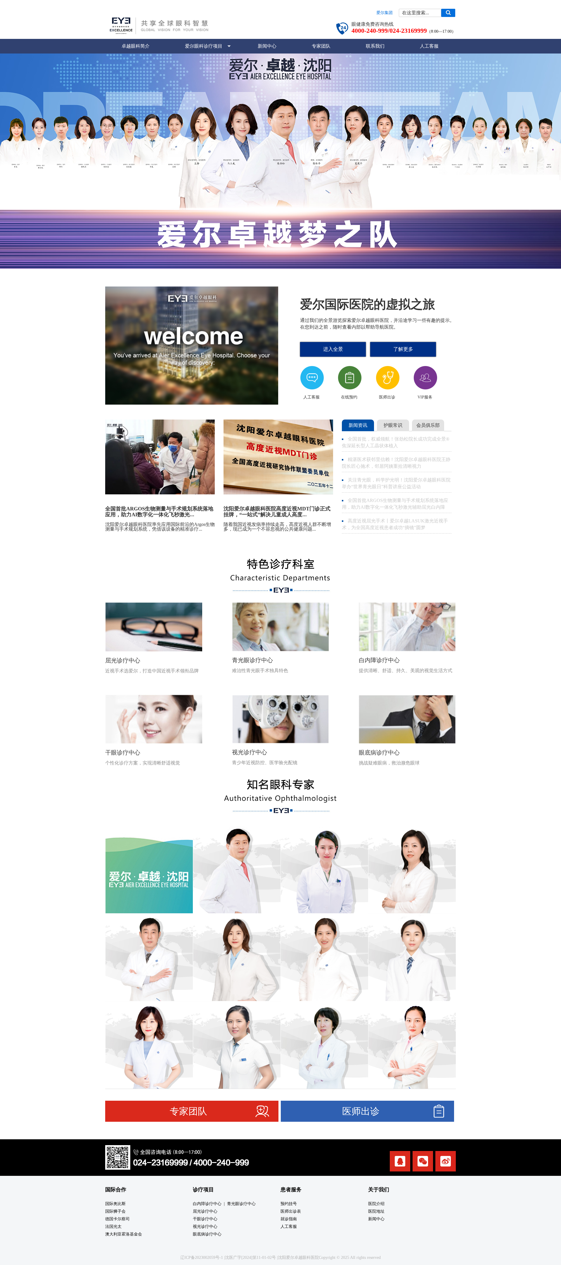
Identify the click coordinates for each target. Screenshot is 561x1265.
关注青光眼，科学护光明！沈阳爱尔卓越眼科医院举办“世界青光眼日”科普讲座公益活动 (396, 483)
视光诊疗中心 (205, 1226)
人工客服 (429, 46)
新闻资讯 (358, 425)
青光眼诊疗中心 (241, 1204)
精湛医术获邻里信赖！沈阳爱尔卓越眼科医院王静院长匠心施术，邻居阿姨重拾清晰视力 (396, 463)
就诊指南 (288, 1219)
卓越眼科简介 (136, 46)
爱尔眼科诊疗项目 (203, 46)
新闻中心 (267, 46)
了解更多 (403, 349)
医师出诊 (361, 1111)
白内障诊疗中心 (207, 1204)
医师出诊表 (290, 1211)
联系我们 (375, 46)
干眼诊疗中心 (205, 1219)
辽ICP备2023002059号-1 (201, 1257)
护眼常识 (393, 425)
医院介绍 (376, 1204)
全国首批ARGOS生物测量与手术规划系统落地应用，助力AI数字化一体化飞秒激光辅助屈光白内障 (395, 504)
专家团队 (321, 46)
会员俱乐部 (428, 425)
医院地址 (376, 1211)
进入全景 (333, 349)
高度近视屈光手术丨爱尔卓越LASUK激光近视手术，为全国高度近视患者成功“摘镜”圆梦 (395, 524)
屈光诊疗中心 (205, 1211)
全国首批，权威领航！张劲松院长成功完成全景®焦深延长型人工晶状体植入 (395, 442)
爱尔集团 (384, 13)
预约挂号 (288, 1204)
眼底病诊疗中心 (207, 1234)
